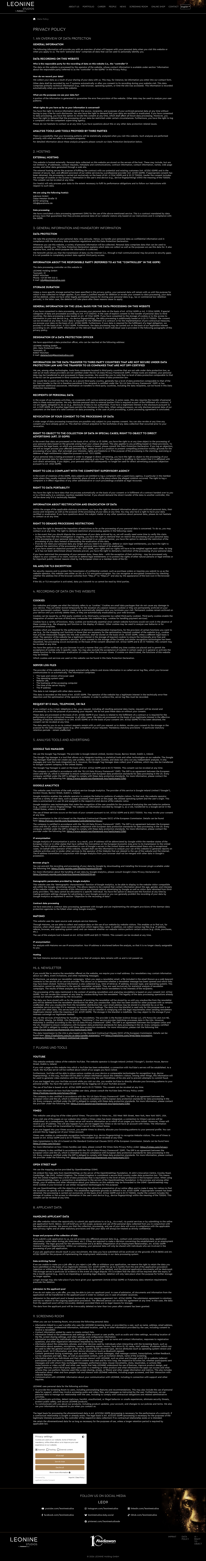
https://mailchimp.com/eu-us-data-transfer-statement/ (72, 1035)
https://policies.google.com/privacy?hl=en (54, 1093)
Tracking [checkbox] (52, 1450)
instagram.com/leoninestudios (103, 1508)
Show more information (59, 1472)
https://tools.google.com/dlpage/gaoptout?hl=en (76, 868)
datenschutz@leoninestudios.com (57, 355)
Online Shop (158, 7)
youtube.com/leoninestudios (59, 1508)
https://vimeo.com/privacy (46, 1144)
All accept (60, 1455)
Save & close (60, 1461)
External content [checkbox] (66, 1450)
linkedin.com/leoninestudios (145, 1508)
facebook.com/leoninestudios (59, 1515)
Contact (174, 7)
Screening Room (138, 7)
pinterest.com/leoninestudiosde (104, 1521)
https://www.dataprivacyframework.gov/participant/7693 (62, 1030)
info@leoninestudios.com (52, 280)
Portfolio (88, 7)
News (123, 7)
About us (74, 7)
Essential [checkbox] (41, 1450)
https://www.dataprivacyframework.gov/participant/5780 (96, 778)
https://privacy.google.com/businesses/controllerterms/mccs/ (70, 821)
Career (101, 7)
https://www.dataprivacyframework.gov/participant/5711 (100, 1157)
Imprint (71, 1477)
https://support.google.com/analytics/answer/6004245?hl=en (64, 874)
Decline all (60, 1467)
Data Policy (80, 1477)
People (112, 7)
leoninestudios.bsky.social (101, 1515)
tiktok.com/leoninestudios (144, 1515)
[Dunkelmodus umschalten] (83, 1437)
